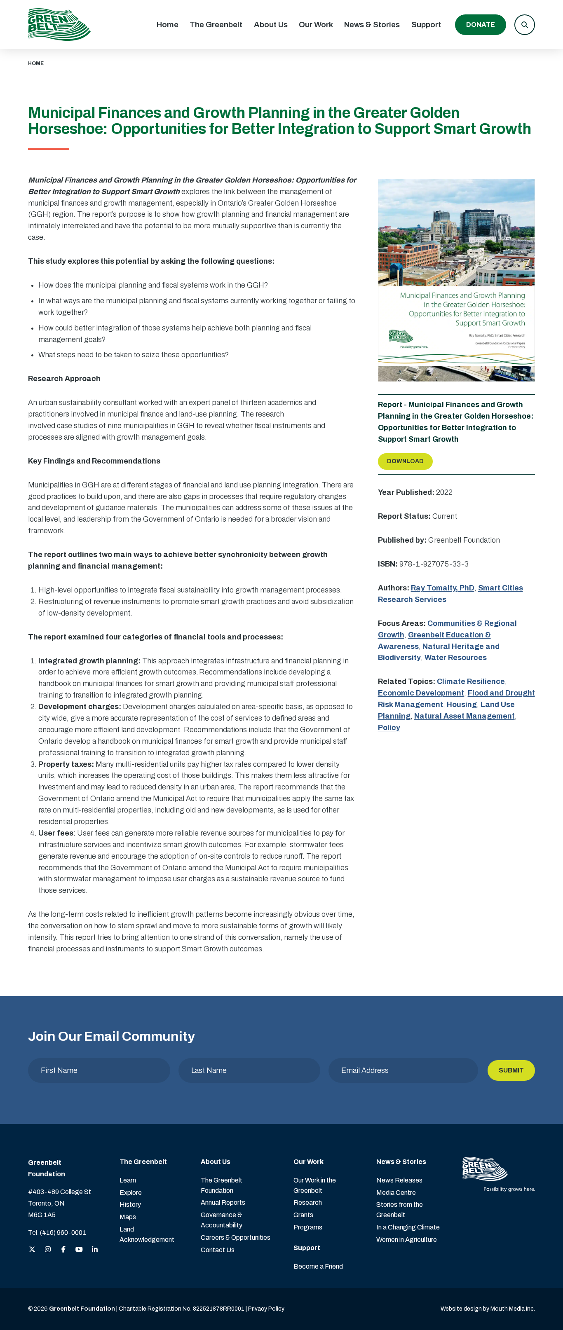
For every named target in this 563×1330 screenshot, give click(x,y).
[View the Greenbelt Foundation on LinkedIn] (95, 1250)
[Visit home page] (59, 24)
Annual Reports (223, 1202)
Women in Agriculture (406, 1239)
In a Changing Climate (408, 1227)
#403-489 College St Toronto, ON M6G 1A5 (59, 1203)
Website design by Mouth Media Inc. (488, 1309)
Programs (307, 1227)
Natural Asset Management (464, 716)
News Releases (399, 1180)
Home (167, 24)
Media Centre (396, 1192)
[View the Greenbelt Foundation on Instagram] (48, 1250)
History (130, 1204)
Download (405, 461)
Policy (389, 728)
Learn (128, 1180)
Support (426, 24)
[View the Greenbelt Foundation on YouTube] (79, 1250)
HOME (36, 63)
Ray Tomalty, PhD (442, 588)
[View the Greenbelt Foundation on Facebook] (63, 1250)
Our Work (316, 24)
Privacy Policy (266, 1309)
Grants (303, 1214)
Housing (462, 704)
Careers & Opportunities (235, 1237)
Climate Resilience (471, 681)
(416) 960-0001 (63, 1232)
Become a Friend (318, 1266)
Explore (131, 1192)
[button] (524, 24)
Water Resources (456, 657)
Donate (480, 24)
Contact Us (218, 1249)
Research (307, 1202)
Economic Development (421, 693)
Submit (511, 1070)
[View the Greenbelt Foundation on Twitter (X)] (32, 1250)
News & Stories (372, 24)
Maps (128, 1216)
